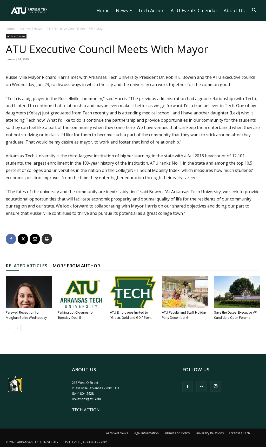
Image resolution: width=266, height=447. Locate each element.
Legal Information (146, 433)
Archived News (31, 29)
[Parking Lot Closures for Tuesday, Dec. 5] (81, 292)
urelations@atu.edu (86, 399)
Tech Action (151, 10)
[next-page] (17, 328)
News (122, 10)
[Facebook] (11, 239)
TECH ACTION (86, 410)
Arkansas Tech (239, 433)
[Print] (47, 239)
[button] (254, 11)
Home (103, 10)
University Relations (209, 433)
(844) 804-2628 (83, 393)
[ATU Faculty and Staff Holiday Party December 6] (185, 292)
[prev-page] (9, 328)
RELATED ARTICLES (26, 266)
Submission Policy (177, 433)
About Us (234, 10)
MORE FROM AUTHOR (76, 266)
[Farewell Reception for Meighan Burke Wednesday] (29, 292)
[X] (23, 239)
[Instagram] (215, 386)
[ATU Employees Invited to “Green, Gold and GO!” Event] (133, 292)
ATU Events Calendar (194, 10)
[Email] (35, 239)
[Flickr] (201, 386)
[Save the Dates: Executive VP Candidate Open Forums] (237, 292)
